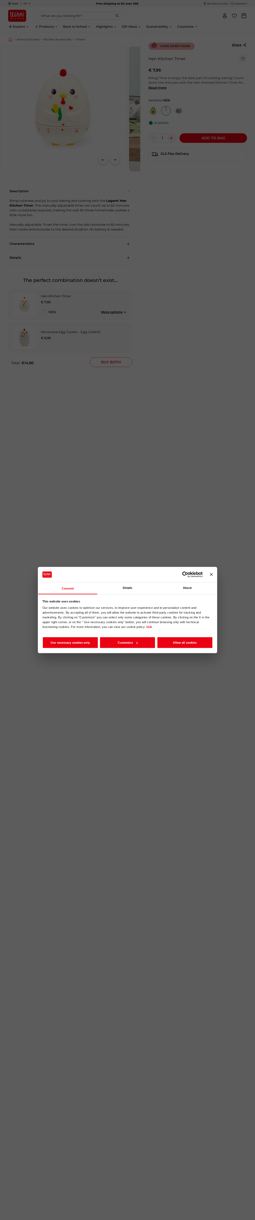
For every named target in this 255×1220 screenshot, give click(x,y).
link (149, 626)
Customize (125, 642)
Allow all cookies (185, 642)
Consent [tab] (68, 588)
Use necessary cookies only (70, 642)
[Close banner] (211, 574)
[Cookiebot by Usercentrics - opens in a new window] (185, 575)
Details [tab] (127, 587)
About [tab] (187, 587)
